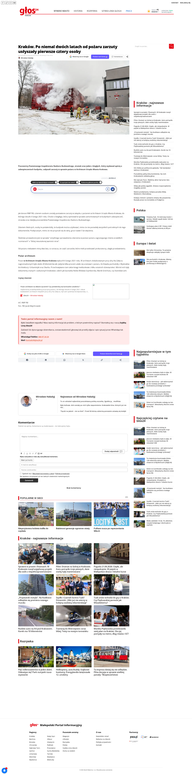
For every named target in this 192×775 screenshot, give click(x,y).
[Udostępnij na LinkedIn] (46, 360)
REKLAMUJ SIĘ (185, 3)
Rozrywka (92, 11)
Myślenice (33, 760)
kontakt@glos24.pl (34, 340)
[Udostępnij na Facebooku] (27, 360)
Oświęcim (50, 742)
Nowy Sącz (51, 736)
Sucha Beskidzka (53, 751)
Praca (129, 11)
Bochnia (32, 739)
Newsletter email (102, 736)
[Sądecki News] (144, 737)
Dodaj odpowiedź (112, 451)
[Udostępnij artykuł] (127, 57)
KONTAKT (174, 3)
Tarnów (50, 754)
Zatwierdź (29, 480)
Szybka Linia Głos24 (111, 11)
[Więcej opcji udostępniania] (120, 360)
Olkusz (49, 739)
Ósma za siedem (69, 751)
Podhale (50, 745)
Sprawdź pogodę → (167, 12)
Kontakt (99, 745)
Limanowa (33, 754)
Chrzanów (33, 745)
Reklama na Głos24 (103, 739)
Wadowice (51, 757)
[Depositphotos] (154, 737)
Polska (141, 210)
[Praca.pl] (133, 737)
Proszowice (51, 748)
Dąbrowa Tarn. (34, 748)
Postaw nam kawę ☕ (100, 57)
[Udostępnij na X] (83, 360)
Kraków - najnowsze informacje (41, 538)
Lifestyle (66, 739)
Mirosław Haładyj (27, 58)
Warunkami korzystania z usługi (43, 473)
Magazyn (66, 736)
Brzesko (32, 742)
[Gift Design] (133, 741)
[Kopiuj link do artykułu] (102, 360)
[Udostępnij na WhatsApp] (64, 360)
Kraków (32, 736)
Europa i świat (146, 243)
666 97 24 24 (43, 337)
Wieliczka (50, 760)
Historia (78, 11)
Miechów (32, 757)
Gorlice (32, 751)
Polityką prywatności (62, 473)
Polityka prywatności (103, 742)
